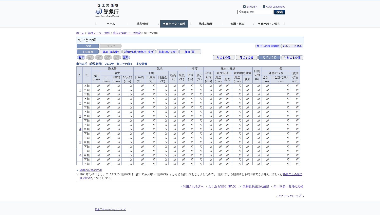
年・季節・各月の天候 (288, 186)
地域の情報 (206, 23)
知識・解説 (237, 23)
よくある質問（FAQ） (223, 186)
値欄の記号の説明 (91, 170)
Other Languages (275, 6)
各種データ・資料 (174, 23)
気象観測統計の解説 (255, 186)
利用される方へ (193, 186)
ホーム (111, 23)
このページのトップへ (290, 195)
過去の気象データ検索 (127, 32)
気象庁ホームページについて (110, 209)
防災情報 (142, 23)
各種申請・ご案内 (269, 23)
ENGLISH (252, 6)
